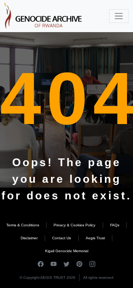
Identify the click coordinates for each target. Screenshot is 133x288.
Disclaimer (29, 238)
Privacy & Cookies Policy (74, 225)
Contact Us (61, 238)
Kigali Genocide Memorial (66, 251)
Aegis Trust (95, 238)
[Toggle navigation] (119, 16)
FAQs (114, 225)
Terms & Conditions (22, 225)
